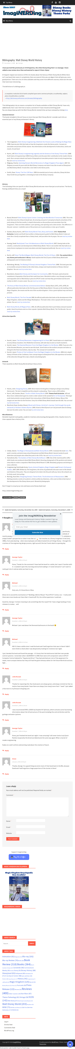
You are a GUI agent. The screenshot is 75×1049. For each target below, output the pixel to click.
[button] (37, 515)
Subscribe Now (37, 532)
